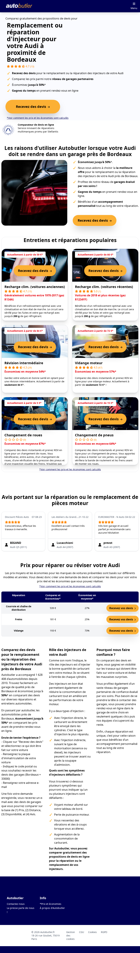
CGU (81, 932)
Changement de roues (23, 435)
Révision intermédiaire (23, 363)
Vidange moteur (89, 363)
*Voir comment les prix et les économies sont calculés (37, 117)
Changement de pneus (94, 435)
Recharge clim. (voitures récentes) (104, 286)
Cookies (92, 932)
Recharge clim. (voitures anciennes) (34, 286)
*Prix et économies (50, 903)
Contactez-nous (16, 903)
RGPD (104, 932)
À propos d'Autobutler (52, 908)
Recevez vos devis (121, 608)
